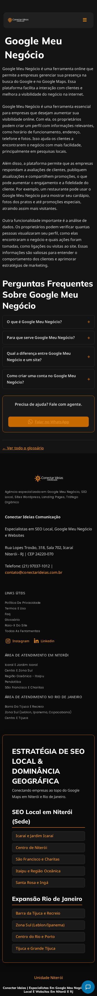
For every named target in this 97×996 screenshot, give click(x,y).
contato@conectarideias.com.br (34, 572)
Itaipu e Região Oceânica (38, 871)
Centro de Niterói (31, 847)
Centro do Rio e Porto (35, 936)
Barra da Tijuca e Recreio (38, 913)
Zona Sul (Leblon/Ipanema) (40, 925)
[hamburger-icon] (84, 20)
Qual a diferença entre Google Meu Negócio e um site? (39, 356)
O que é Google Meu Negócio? (34, 321)
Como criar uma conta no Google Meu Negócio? (41, 379)
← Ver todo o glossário (23, 448)
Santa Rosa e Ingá (32, 882)
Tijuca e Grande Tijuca (35, 948)
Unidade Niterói (48, 977)
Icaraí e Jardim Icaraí (34, 835)
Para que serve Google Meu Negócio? (41, 337)
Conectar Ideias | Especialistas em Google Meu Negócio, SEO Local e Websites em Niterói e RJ (48, 990)
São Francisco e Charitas (38, 859)
